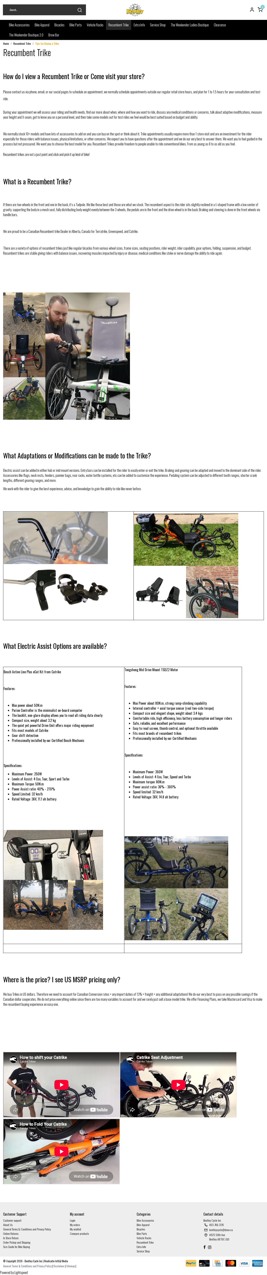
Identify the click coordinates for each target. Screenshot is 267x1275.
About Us (8, 1224)
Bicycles (59, 24)
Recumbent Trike (118, 24)
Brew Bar (53, 34)
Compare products (79, 1233)
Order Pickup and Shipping (16, 1242)
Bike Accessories (19, 24)
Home (6, 44)
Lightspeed (21, 1272)
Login (72, 1220)
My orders (75, 1224)
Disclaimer (58, 1266)
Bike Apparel (42, 24)
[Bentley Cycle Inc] (135, 10)
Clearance (220, 24)
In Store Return (11, 1238)
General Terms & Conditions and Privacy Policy (27, 1229)
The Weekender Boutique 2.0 (26, 34)
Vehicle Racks (95, 24)
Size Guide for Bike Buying (16, 1246)
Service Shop (158, 24)
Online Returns (10, 1233)
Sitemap (70, 1266)
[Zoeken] (80, 10)
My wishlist (75, 1229)
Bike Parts (75, 24)
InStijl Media (61, 1261)
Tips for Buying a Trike (47, 44)
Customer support (12, 1220)
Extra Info (139, 24)
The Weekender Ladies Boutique (190, 24)
